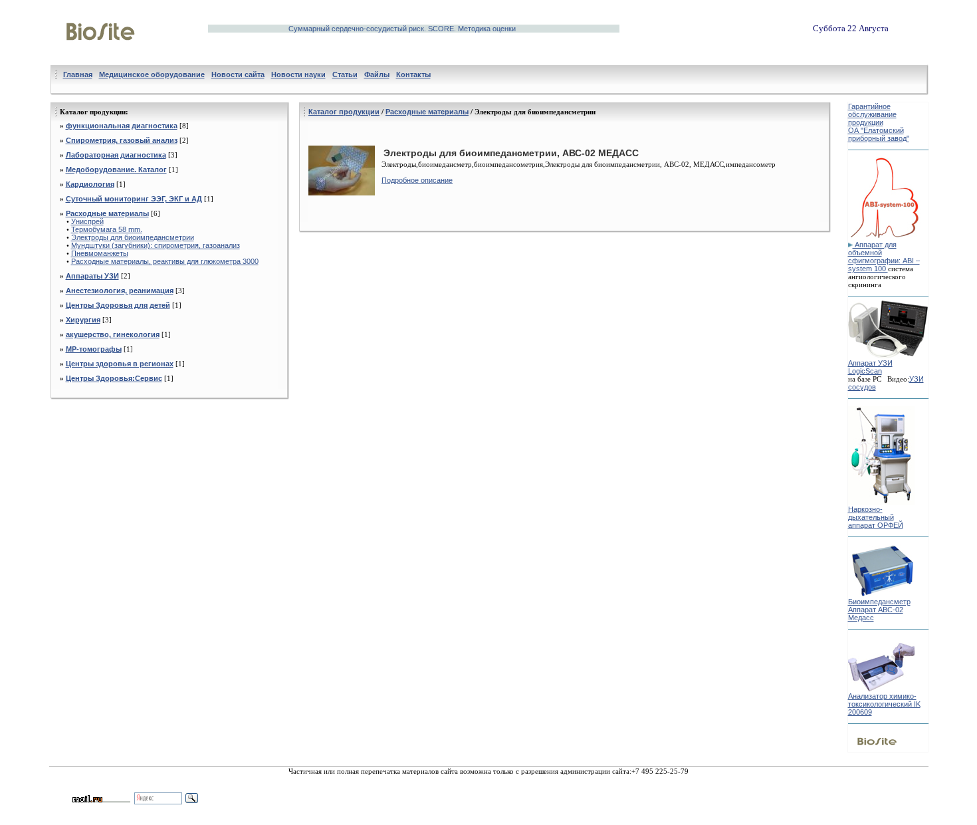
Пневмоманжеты (99, 253)
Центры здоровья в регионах (119, 364)
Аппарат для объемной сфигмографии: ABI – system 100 (884, 257)
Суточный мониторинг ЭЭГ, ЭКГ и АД (134, 199)
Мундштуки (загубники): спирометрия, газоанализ (155, 245)
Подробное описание (417, 180)
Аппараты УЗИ (92, 276)
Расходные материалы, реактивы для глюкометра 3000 (165, 261)
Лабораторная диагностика (116, 155)
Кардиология (90, 184)
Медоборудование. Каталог (116, 170)
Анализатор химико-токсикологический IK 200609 (884, 704)
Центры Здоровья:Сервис (114, 378)
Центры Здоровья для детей (118, 305)
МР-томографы (94, 349)
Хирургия (83, 320)
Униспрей (87, 221)
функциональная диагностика (121, 126)
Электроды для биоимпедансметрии (132, 237)
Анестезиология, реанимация (119, 291)
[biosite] (100, 55)
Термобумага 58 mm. (106, 229)
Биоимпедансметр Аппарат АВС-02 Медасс (879, 610)
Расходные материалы (107, 213)
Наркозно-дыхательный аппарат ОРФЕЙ (875, 517)
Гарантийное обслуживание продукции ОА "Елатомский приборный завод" (878, 122)
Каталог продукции (344, 112)
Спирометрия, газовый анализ (121, 140)
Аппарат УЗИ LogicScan (870, 367)
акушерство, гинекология (113, 334)
